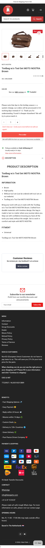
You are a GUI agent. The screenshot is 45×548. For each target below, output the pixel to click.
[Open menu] (40, 9)
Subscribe (37, 305)
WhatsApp (6, 490)
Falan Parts (24, 542)
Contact (5, 324)
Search (39, 19)
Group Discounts (8, 327)
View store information (13, 153)
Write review (22, 266)
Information (6, 321)
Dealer (4, 330)
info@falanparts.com (10, 495)
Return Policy (7, 333)
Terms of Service (8, 342)
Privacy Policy (7, 339)
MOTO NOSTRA (6, 64)
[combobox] (22, 19)
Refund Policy (7, 336)
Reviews (5, 345)
